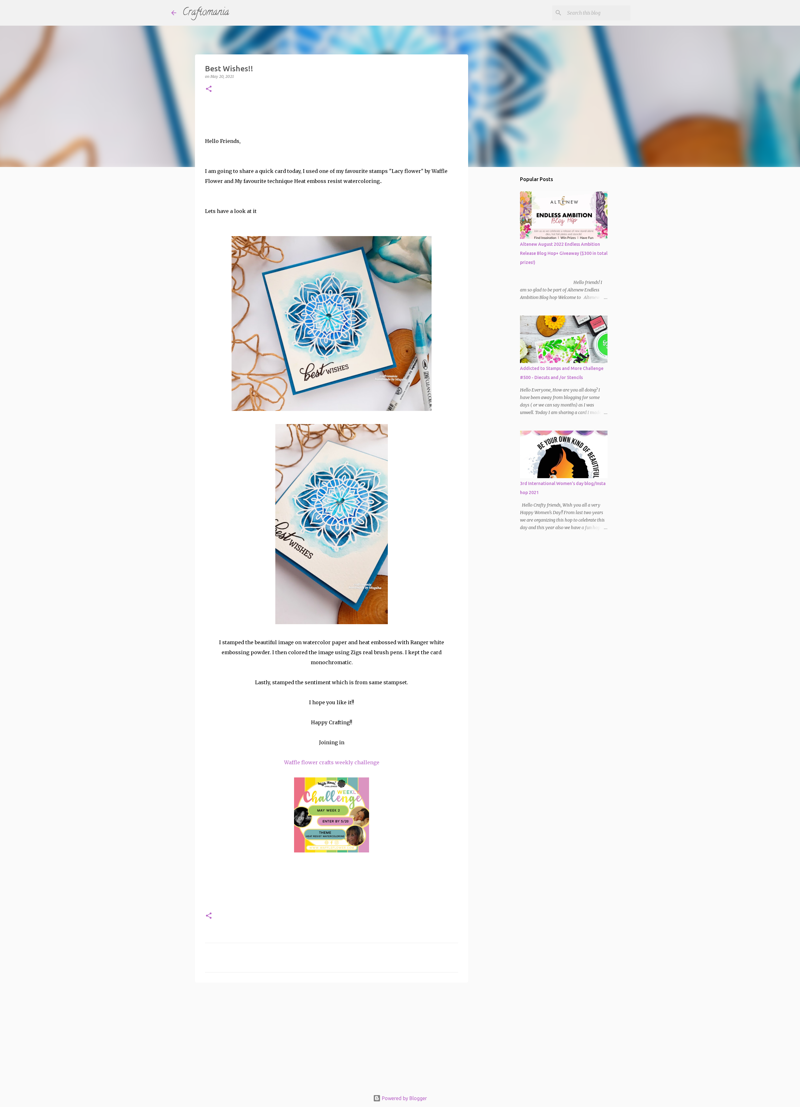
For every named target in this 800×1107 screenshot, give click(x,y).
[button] (208, 89)
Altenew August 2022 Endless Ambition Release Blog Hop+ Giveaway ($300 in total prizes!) (564, 253)
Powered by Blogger (404, 1098)
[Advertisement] (331, 1035)
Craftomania (205, 13)
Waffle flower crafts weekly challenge (331, 762)
